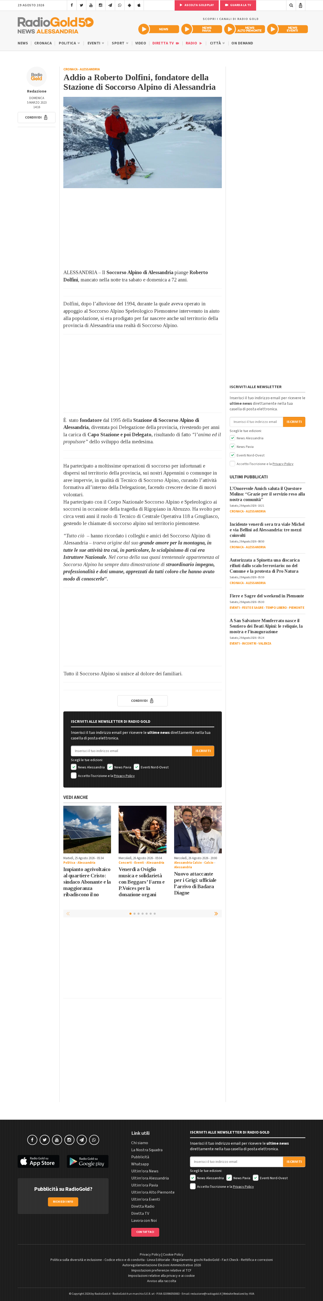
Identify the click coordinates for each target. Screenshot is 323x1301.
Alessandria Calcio (188, 862)
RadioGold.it (103, 1294)
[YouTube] (91, 5)
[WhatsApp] (119, 5)
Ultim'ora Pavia (144, 1185)
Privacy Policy (124, 775)
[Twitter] (81, 5)
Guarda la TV (240, 5)
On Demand (242, 43)
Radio (192, 43)
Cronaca (43, 43)
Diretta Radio (142, 1206)
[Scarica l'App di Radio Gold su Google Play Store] (88, 1161)
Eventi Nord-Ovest (154, 767)
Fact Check (230, 1259)
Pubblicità (140, 1157)
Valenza (264, 643)
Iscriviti (203, 751)
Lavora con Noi (144, 1220)
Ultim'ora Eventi (145, 1199)
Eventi (94, 43)
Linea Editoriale (158, 1259)
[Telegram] (110, 5)
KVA (251, 1294)
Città (216, 43)
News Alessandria (91, 767)
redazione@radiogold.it (206, 1294)
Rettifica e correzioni (257, 1259)
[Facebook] (71, 5)
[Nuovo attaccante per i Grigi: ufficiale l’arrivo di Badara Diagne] (198, 829)
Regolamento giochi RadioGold (196, 1259)
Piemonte (296, 607)
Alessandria (90, 69)
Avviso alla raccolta (161, 1281)
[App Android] (129, 5)
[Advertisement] (142, 228)
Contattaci (145, 1232)
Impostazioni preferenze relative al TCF (161, 1270)
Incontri (249, 643)
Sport (118, 43)
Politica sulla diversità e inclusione (76, 1259)
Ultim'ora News (144, 1171)
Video (140, 43)
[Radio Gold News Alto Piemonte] (244, 29)
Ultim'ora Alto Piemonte (153, 1192)
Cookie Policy (173, 1254)
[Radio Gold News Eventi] (287, 29)
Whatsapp (140, 1164)
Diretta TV (163, 43)
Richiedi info (63, 1202)
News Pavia (122, 767)
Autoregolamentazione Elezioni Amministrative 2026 (161, 1265)
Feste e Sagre (252, 607)
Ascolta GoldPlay (199, 5)
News (23, 43)
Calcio (208, 862)
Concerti (125, 862)
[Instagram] (100, 5)
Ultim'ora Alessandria (150, 1178)
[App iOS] (139, 5)
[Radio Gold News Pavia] (201, 29)
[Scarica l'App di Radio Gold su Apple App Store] (38, 1161)
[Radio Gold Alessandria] (56, 24)
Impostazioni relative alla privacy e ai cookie (161, 1275)
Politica (68, 43)
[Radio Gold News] (158, 29)
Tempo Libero (276, 607)
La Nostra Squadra (147, 1150)
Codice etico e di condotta (124, 1259)
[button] (37, 117)
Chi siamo (139, 1143)
